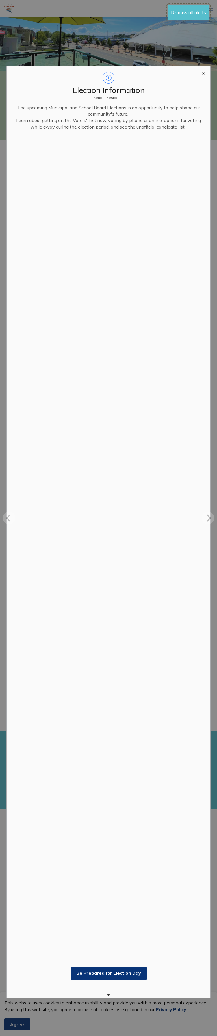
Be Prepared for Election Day (108, 973)
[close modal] (203, 73)
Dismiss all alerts (188, 12)
